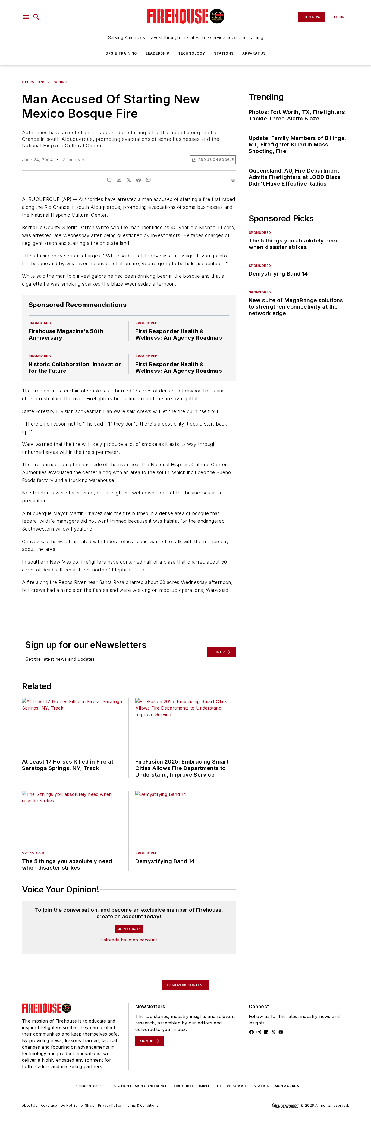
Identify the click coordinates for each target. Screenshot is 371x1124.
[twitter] (128, 180)
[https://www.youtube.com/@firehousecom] (281, 1032)
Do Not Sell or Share (78, 1105)
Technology (191, 53)
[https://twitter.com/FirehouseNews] (273, 1032)
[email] (148, 180)
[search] (36, 17)
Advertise (49, 1105)
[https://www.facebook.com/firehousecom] (251, 1032)
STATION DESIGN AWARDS (276, 1086)
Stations (224, 53)
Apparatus (254, 53)
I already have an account (128, 940)
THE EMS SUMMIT (231, 1086)
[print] (233, 180)
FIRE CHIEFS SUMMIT (192, 1086)
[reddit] (138, 180)
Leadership (157, 53)
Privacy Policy (110, 1105)
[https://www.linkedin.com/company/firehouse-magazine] (266, 1032)
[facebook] (109, 180)
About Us (29, 1105)
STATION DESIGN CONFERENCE (140, 1086)
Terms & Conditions (141, 1105)
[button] (26, 17)
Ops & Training (121, 53)
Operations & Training (44, 82)
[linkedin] (119, 180)
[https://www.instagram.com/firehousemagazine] (259, 1032)
